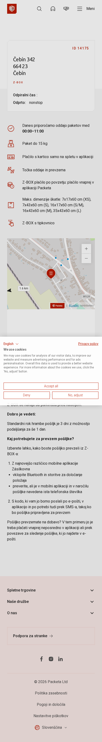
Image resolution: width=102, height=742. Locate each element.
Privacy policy (88, 344)
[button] (11, 344)
